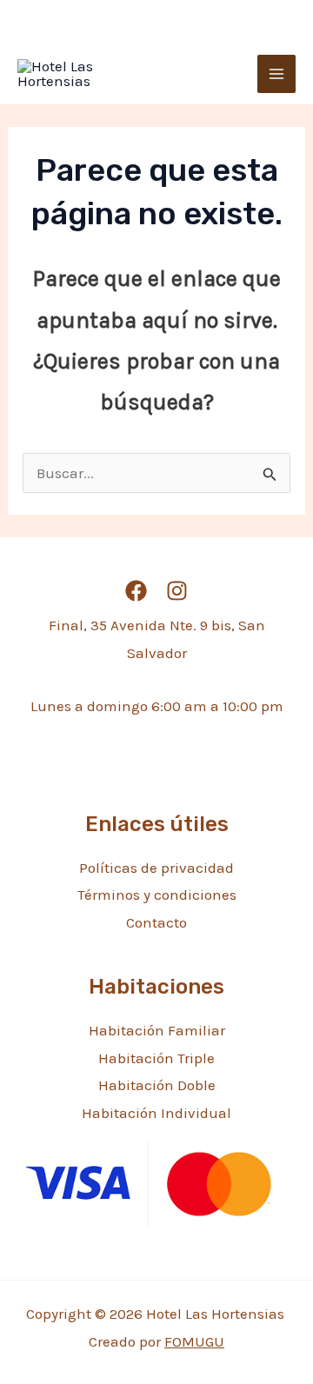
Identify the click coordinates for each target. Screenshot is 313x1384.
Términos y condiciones (156, 894)
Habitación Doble (157, 1085)
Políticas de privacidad (156, 867)
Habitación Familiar (157, 1030)
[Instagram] (177, 591)
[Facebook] (136, 591)
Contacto (156, 922)
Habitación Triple (156, 1058)
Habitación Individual (156, 1112)
